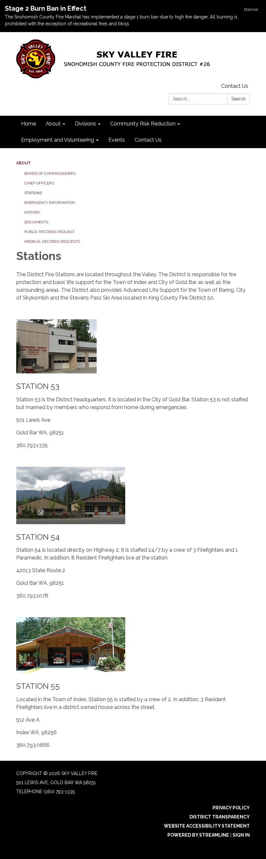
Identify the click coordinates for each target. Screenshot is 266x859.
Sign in (241, 835)
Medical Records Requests (52, 241)
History (32, 212)
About (23, 163)
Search (238, 98)
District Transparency (219, 816)
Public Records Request (49, 231)
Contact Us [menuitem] (148, 140)
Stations (33, 193)
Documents (36, 222)
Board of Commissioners (50, 173)
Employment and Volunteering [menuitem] (57, 140)
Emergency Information (49, 202)
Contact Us (234, 86)
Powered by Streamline (198, 835)
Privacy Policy (231, 807)
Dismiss (251, 9)
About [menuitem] (53, 124)
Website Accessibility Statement (207, 826)
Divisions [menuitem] (85, 124)
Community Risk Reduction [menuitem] (142, 124)
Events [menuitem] (116, 140)
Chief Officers (39, 183)
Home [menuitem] (28, 124)
